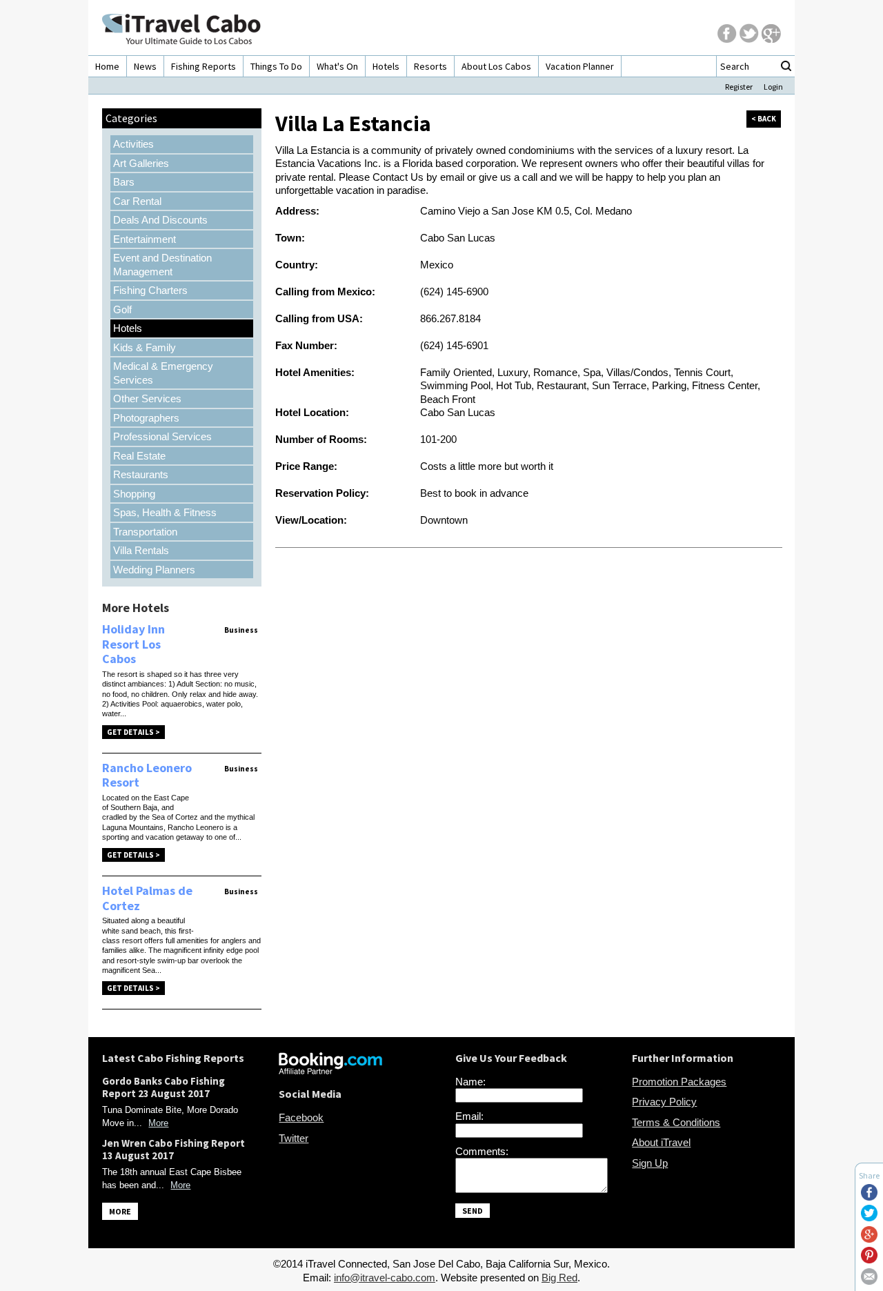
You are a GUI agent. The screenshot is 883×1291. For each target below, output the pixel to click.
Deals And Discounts (160, 220)
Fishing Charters (150, 290)
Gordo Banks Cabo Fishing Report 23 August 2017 (163, 1087)
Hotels (386, 66)
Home (107, 66)
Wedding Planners (154, 569)
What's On (337, 66)
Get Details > (133, 732)
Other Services (147, 398)
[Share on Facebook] (869, 1197)
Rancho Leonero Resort (147, 775)
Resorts (430, 66)
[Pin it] (869, 1259)
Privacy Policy (664, 1101)
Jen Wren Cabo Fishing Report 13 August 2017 (173, 1149)
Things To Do (276, 66)
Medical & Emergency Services (163, 373)
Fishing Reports (203, 66)
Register (739, 86)
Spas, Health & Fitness (165, 512)
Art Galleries (141, 163)
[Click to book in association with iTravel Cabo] (330, 1070)
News (145, 66)
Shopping (134, 494)
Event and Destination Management (162, 264)
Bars (124, 182)
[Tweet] (869, 1217)
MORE (120, 1211)
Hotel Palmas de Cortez (147, 898)
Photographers (146, 418)
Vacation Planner (580, 66)
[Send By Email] (869, 1281)
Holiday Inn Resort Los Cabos (133, 644)
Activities (133, 144)
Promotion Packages (679, 1081)
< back (763, 119)
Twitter (293, 1138)
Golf (122, 309)
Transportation (145, 532)
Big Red (559, 1277)
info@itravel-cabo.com (384, 1277)
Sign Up (650, 1163)
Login (773, 86)
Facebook (301, 1117)
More (158, 1123)
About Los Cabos (496, 66)
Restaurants (140, 474)
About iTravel (661, 1142)
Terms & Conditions (676, 1122)
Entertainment (144, 239)
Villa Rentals (141, 550)
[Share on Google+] (869, 1239)
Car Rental (137, 201)
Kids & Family (144, 347)
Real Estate (139, 456)
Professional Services (162, 436)
